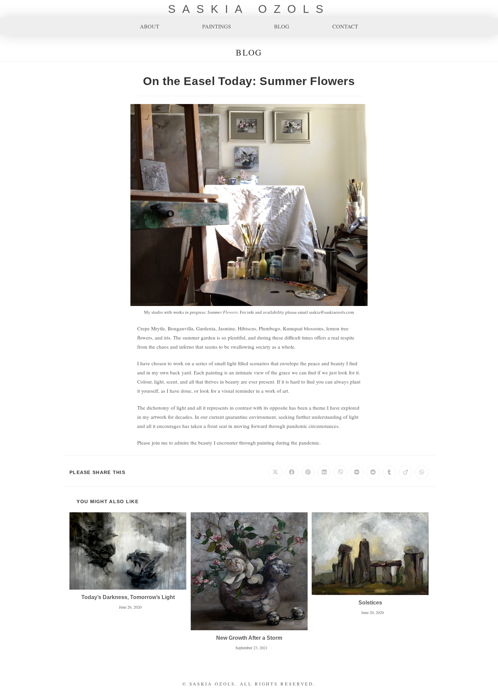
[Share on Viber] (340, 472)
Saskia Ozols (249, 9)
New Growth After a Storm (249, 638)
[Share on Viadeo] (405, 472)
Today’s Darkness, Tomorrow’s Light (128, 597)
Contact (345, 26)
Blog (281, 26)
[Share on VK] (357, 472)
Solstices (370, 602)
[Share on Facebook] (291, 472)
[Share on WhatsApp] (422, 472)
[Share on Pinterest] (308, 472)
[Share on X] (275, 472)
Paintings (216, 26)
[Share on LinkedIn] (324, 472)
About (149, 26)
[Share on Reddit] (373, 472)
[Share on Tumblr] (389, 472)
